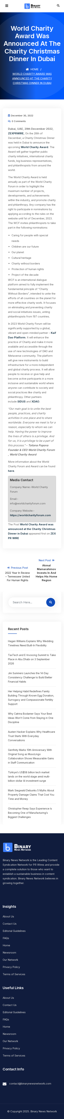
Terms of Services (14, 974)
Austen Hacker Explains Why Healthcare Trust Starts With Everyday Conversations (31, 736)
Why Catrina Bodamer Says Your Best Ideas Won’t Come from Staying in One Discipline (30, 718)
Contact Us (10, 923)
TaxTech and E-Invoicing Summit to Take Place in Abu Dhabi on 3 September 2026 (32, 659)
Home (34, 69)
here (11, 471)
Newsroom (9, 952)
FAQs (6, 938)
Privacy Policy (11, 967)
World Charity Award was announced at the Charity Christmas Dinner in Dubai (31, 529)
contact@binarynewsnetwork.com (30, 1083)
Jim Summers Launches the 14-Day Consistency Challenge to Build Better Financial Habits (30, 677)
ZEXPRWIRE (16, 133)
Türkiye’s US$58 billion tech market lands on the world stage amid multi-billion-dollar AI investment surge (29, 776)
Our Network (10, 959)
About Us (8, 916)
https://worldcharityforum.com (30, 515)
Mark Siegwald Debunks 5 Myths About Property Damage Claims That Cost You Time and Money (31, 794)
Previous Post (17, 574)
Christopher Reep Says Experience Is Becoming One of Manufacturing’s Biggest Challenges (30, 812)
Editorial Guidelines (14, 931)
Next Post (46, 570)
